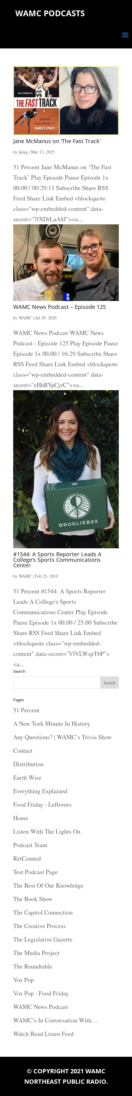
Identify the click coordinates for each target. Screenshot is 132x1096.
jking (23, 152)
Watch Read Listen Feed (43, 1033)
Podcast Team (30, 845)
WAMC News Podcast (40, 1007)
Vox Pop (23, 980)
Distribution (28, 764)
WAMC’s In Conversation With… (55, 1020)
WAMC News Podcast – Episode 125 (59, 306)
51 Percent (26, 710)
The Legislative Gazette (42, 939)
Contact (23, 750)
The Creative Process (39, 926)
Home (20, 818)
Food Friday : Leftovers (42, 804)
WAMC (25, 318)
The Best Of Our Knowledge (48, 885)
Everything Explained (40, 791)
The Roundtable (32, 966)
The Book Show (32, 899)
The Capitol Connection (43, 912)
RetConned (27, 858)
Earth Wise (27, 777)
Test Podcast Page (35, 872)
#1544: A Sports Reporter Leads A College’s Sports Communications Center (57, 559)
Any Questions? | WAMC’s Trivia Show (62, 737)
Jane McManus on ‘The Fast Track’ (56, 141)
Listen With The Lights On (46, 831)
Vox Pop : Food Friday (41, 993)
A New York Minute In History (51, 723)
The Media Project (36, 953)
